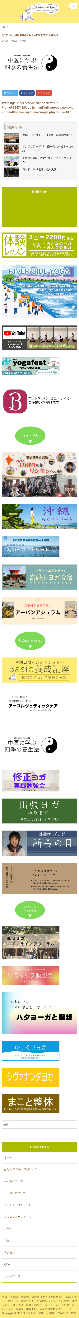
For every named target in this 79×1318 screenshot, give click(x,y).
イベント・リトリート (17, 1204)
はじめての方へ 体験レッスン (22, 1169)
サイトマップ (12, 1276)
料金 (7, 1240)
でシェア (9, 93)
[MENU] (73, 6)
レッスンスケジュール (17, 1216)
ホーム (8, 1157)
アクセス (9, 1252)
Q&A (7, 1264)
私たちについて (13, 1181)
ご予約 (8, 1228)
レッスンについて (15, 1193)
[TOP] (4, 27)
